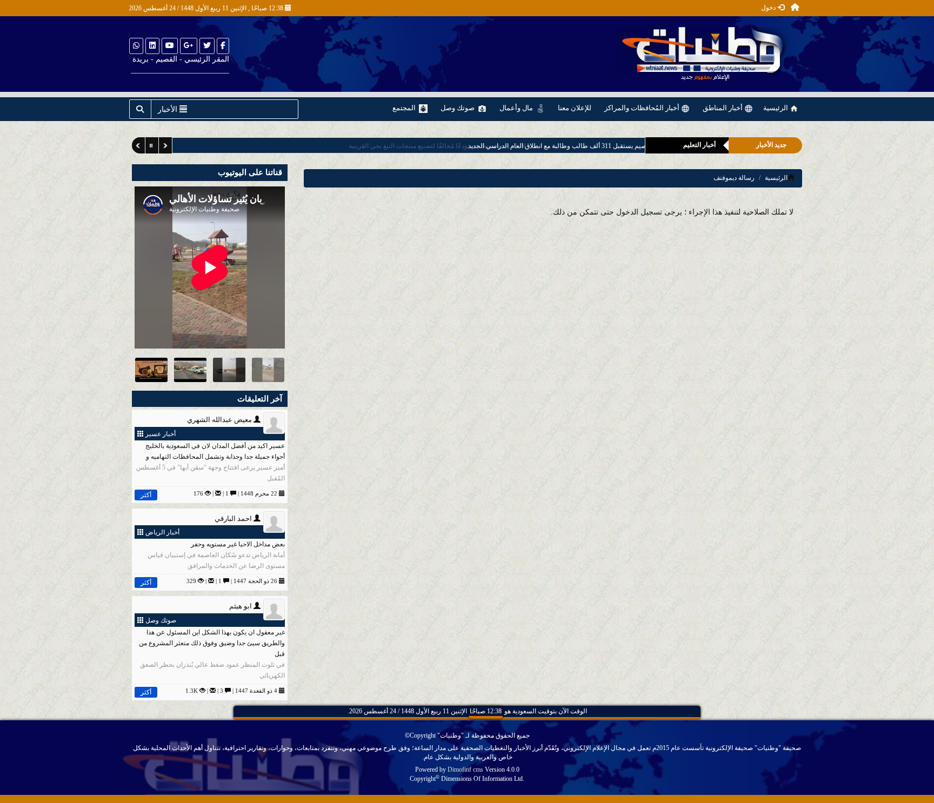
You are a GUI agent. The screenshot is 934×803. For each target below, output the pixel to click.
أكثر (146, 495)
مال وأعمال (517, 108)
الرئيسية (776, 108)
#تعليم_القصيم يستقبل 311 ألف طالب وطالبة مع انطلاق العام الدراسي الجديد (524, 146)
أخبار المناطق (723, 108)
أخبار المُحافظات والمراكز (642, 108)
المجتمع (404, 108)
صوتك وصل (458, 108)
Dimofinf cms (465, 769)
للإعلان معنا (574, 108)
